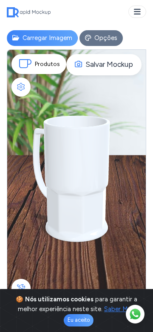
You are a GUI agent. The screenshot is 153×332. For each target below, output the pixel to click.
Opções (105, 38)
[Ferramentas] (21, 288)
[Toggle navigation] (137, 12)
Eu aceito (79, 320)
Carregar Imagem (46, 38)
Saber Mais (119, 309)
